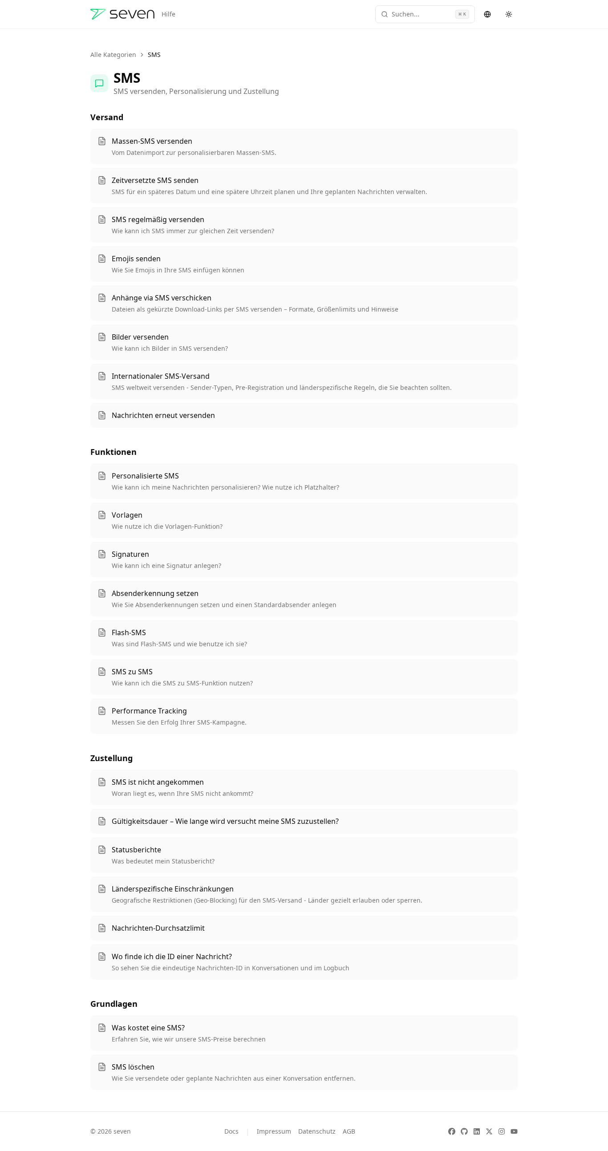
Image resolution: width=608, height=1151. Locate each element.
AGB (349, 1131)
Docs (231, 1131)
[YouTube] (514, 1131)
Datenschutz (317, 1131)
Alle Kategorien (113, 54)
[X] (489, 1131)
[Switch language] (487, 14)
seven (122, 1131)
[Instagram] (501, 1131)
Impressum (274, 1131)
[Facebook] (451, 1131)
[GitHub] (464, 1131)
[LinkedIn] (476, 1131)
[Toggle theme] (509, 14)
